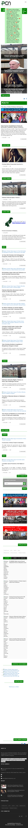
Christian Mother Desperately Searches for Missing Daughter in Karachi (13, 17)
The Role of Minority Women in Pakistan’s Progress (13, 34)
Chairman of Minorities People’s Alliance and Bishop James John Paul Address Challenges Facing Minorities (17, 618)
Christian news (6, 550)
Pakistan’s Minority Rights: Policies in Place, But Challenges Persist (13, 11)
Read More (23, 208)
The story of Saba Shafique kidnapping (13, 504)
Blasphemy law (6, 552)
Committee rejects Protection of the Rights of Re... (13, 464)
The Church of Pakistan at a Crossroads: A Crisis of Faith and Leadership (14, 414)
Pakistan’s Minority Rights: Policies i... (11, 197)
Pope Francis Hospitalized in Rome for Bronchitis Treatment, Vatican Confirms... (14, 71)
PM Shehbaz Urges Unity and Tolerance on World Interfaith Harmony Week (13, 24)
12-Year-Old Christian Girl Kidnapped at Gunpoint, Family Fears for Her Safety (13, 21)
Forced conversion (14, 552)
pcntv (11, 550)
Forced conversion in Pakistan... (10, 230)
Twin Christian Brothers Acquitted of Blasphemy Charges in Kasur (13, 41)
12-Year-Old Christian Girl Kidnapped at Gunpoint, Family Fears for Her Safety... (14, 90)
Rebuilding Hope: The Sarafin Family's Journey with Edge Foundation (13, 537)
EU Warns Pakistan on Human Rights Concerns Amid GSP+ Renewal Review (13, 31)
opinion (15, 550)
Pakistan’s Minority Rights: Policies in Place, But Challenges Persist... (14, 56)
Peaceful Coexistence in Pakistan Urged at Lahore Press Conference (17, 582)
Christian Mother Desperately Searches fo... (12, 164)
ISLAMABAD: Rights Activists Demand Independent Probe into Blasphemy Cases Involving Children (17, 562)
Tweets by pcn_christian (14, 686)
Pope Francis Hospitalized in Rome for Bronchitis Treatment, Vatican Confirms (13, 14)
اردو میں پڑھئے (5, 95)
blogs (19, 550)
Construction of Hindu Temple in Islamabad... (13, 442)
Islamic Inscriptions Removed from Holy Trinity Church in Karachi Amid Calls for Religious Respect (17, 640)
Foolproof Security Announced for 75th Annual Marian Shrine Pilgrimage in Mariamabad (17, 598)
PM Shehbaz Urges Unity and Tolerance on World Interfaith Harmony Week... (14, 93)
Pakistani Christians (22, 552)
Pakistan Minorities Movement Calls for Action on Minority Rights (13, 28)
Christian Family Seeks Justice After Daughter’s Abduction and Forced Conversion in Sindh (13, 37)
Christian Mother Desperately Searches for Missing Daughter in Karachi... (14, 86)
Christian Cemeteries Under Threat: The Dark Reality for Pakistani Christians (15, 521)
